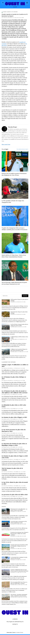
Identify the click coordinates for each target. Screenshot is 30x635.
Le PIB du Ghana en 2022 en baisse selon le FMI (19, 337)
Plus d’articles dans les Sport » (22, 149)
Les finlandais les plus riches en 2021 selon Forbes (14, 405)
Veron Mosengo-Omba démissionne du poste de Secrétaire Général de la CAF (14, 283)
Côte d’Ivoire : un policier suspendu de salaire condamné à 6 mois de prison (19, 595)
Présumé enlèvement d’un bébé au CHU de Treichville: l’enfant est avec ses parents (19, 546)
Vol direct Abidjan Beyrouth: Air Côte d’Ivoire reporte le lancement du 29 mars (19, 570)
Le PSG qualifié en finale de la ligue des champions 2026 (13, 201)
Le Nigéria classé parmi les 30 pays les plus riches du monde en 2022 (19, 350)
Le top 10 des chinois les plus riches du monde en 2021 (15, 483)
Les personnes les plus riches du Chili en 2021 (15, 494)
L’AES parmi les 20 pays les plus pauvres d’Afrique (19, 300)
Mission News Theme (11, 632)
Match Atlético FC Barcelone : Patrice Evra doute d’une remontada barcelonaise (14, 256)
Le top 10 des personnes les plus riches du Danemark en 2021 (14, 430)
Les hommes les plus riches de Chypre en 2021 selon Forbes (15, 456)
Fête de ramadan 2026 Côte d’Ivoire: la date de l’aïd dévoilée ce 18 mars (19, 583)
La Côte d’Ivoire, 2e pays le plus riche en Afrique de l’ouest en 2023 (19, 325)
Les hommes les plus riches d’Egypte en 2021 (14, 417)
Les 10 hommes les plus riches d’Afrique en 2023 (14, 377)
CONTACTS (15, 624)
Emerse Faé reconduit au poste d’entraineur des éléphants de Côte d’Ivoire (14, 174)
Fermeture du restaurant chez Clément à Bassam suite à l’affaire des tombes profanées (19, 534)
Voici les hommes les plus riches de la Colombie (12, 469)
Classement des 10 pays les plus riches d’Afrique (19, 312)
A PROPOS (15, 619)
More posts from (6, 144)
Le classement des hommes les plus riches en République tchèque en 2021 (14, 444)
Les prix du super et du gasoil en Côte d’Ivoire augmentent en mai (19, 522)
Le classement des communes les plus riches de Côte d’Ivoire (19, 558)
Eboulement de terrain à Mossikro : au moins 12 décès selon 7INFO (19, 509)
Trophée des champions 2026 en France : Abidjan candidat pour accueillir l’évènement (14, 228)
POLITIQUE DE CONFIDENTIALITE (15, 621)
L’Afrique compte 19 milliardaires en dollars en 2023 (15, 365)
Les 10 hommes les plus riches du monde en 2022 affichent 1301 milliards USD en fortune (14, 391)
